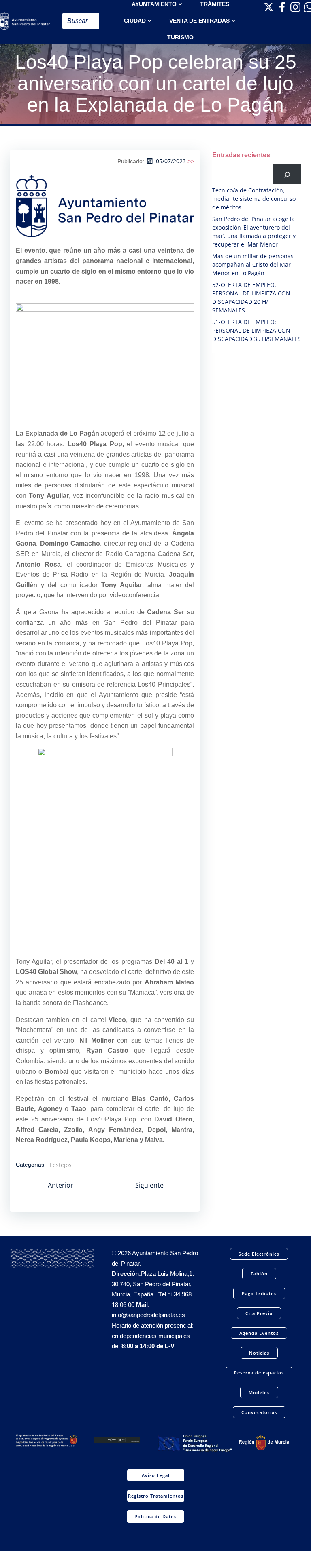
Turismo (180, 37)
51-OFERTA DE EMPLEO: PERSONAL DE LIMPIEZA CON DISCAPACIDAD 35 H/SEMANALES (256, 330)
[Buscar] (287, 174)
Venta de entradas (199, 20)
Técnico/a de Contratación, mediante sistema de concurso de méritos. (254, 198)
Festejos (61, 1165)
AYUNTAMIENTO (154, 4)
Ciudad (135, 20)
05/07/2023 (171, 161)
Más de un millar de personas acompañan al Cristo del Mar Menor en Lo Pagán (253, 264)
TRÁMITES (214, 4)
